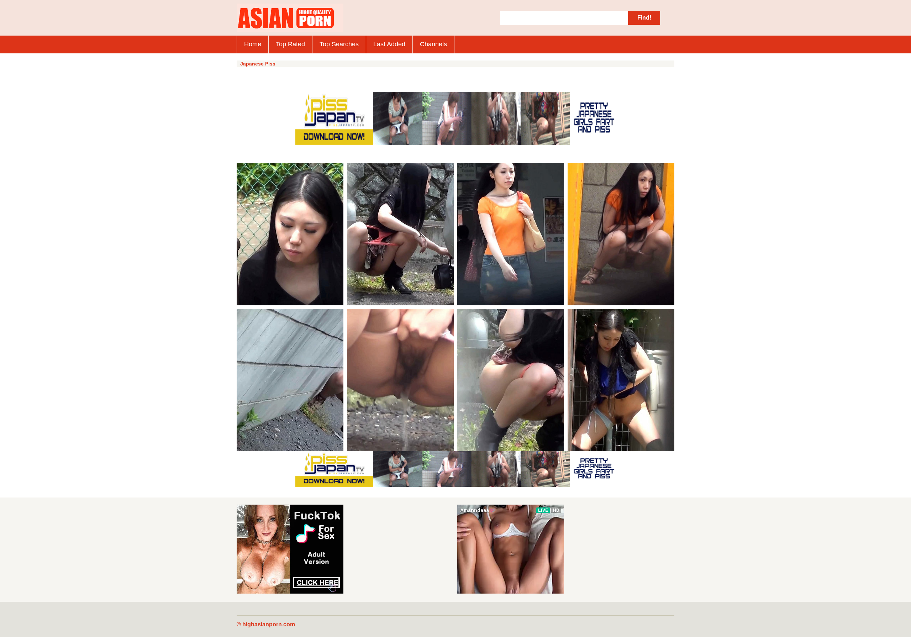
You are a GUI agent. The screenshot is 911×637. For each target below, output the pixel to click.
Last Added (389, 44)
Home (252, 44)
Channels (433, 44)
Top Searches (339, 44)
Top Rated (290, 44)
